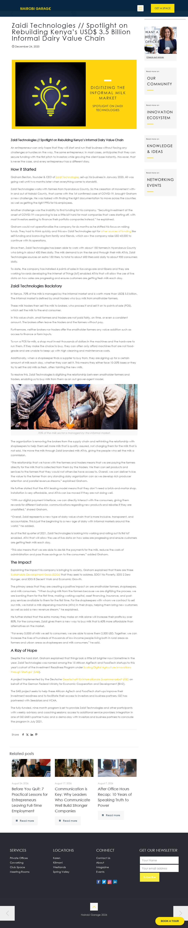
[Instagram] (109, 882)
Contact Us (103, 857)
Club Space (17, 867)
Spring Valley (61, 871)
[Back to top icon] (94, 907)
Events (100, 871)
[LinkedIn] (115, 882)
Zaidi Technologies (67, 177)
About (100, 862)
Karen (56, 857)
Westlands (59, 867)
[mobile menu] (140, 8)
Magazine (102, 867)
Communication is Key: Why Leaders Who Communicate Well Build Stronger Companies (72, 800)
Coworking (16, 862)
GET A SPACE (163, 8)
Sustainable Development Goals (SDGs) (35, 574)
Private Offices (19, 857)
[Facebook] (98, 882)
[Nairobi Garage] (36, 8)
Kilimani (58, 862)
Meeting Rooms (19, 871)
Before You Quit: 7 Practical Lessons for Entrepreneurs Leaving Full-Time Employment (30, 800)
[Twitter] (104, 882)
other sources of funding (116, 231)
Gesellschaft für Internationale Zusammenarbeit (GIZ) (96, 679)
